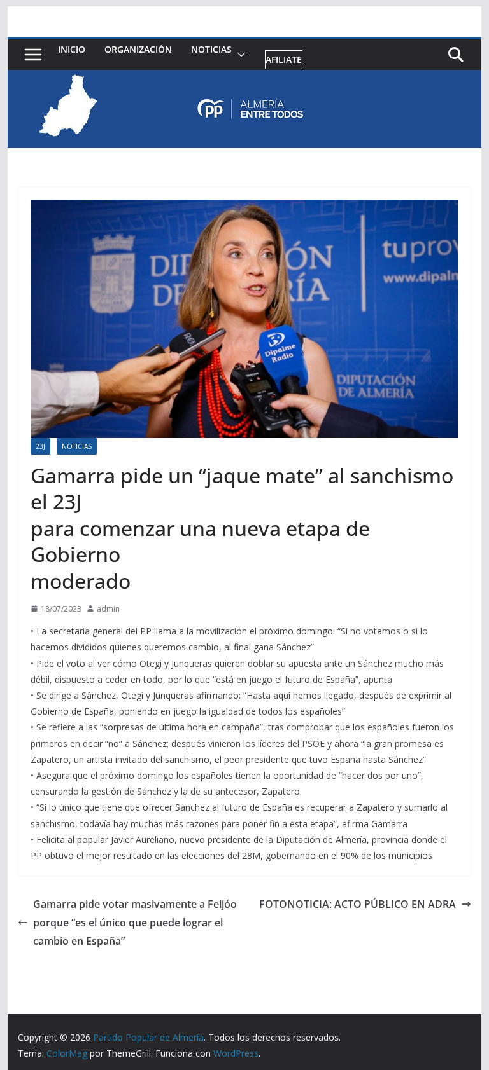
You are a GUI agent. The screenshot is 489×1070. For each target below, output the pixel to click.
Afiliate (284, 59)
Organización (138, 49)
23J (40, 446)
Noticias (211, 49)
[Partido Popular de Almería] (245, 79)
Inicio (71, 49)
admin (108, 608)
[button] (239, 55)
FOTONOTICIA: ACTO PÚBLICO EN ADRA (357, 904)
